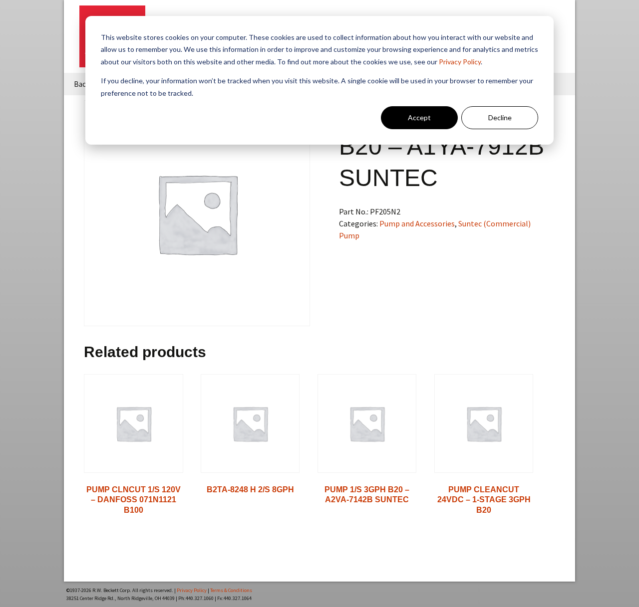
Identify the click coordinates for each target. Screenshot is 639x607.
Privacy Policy (460, 61)
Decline (500, 117)
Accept (419, 117)
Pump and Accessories (417, 223)
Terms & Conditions (231, 590)
